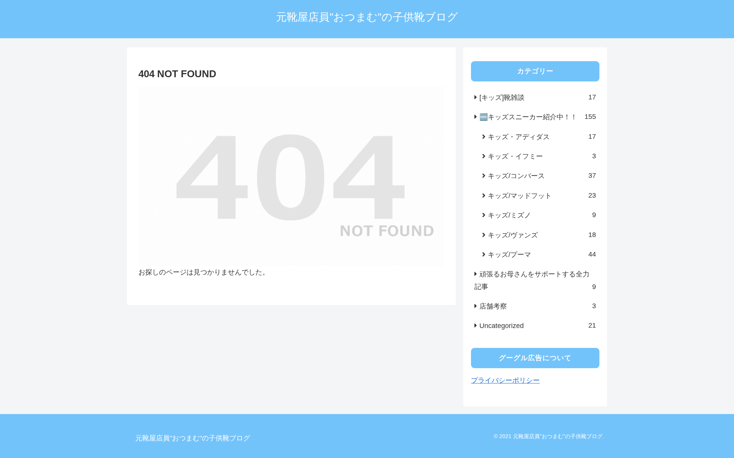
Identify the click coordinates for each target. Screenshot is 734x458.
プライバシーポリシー (505, 380)
